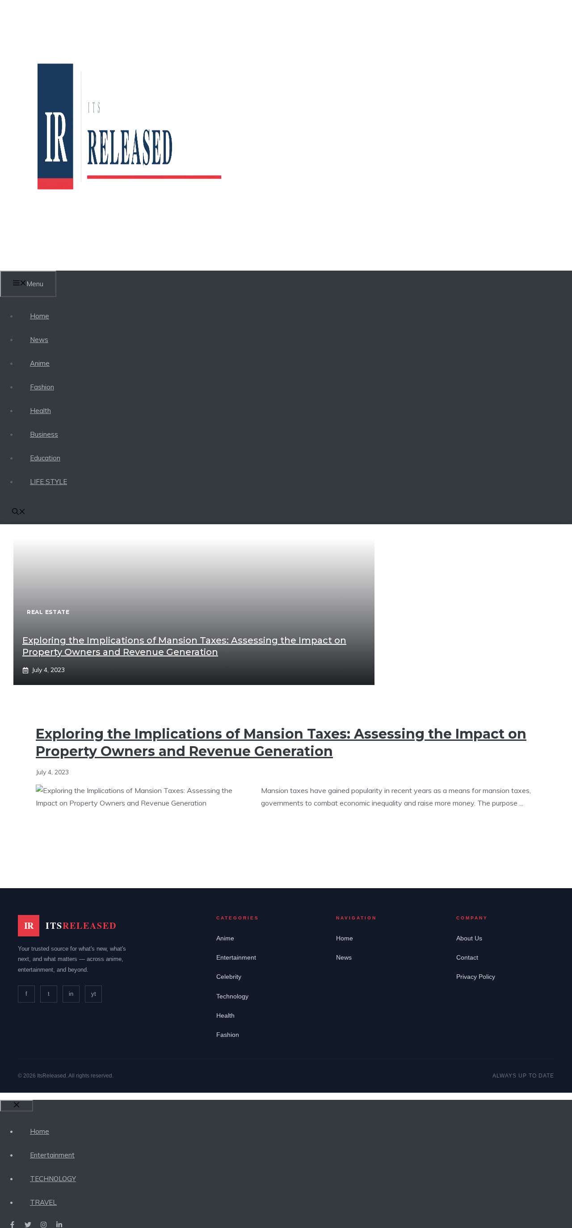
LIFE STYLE (48, 481)
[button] (19, 512)
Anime (40, 363)
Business (44, 434)
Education (45, 458)
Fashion (42, 387)
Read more (287, 831)
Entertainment (236, 957)
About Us (469, 938)
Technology (232, 996)
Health (40, 410)
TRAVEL (43, 1202)
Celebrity (228, 976)
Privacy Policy (475, 976)
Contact (467, 957)
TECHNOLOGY (53, 1178)
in (71, 993)
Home (39, 316)
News (39, 339)
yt (93, 993)
